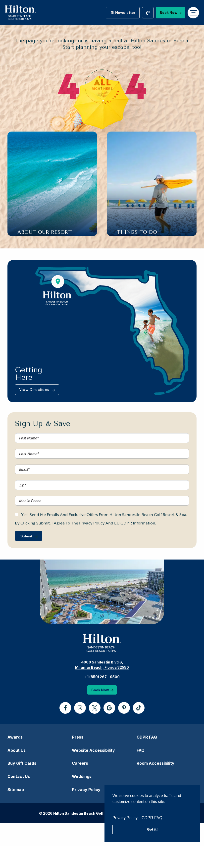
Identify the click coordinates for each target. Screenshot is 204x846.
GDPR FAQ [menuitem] (147, 737)
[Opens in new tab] (65, 708)
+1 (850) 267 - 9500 (102, 677)
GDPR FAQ (152, 818)
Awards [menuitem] (15, 737)
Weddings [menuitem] (82, 776)
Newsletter (124, 12)
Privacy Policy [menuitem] (86, 789)
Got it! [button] (152, 829)
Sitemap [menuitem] (15, 789)
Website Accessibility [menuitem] (93, 750)
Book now (168, 12)
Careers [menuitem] (80, 763)
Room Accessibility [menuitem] (155, 763)
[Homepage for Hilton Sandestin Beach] (20, 12)
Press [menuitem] (77, 737)
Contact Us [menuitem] (18, 776)
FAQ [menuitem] (141, 750)
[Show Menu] (193, 12)
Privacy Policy (127, 818)
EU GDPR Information (134, 523)
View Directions (35, 389)
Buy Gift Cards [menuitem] (21, 763)
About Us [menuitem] (16, 750)
